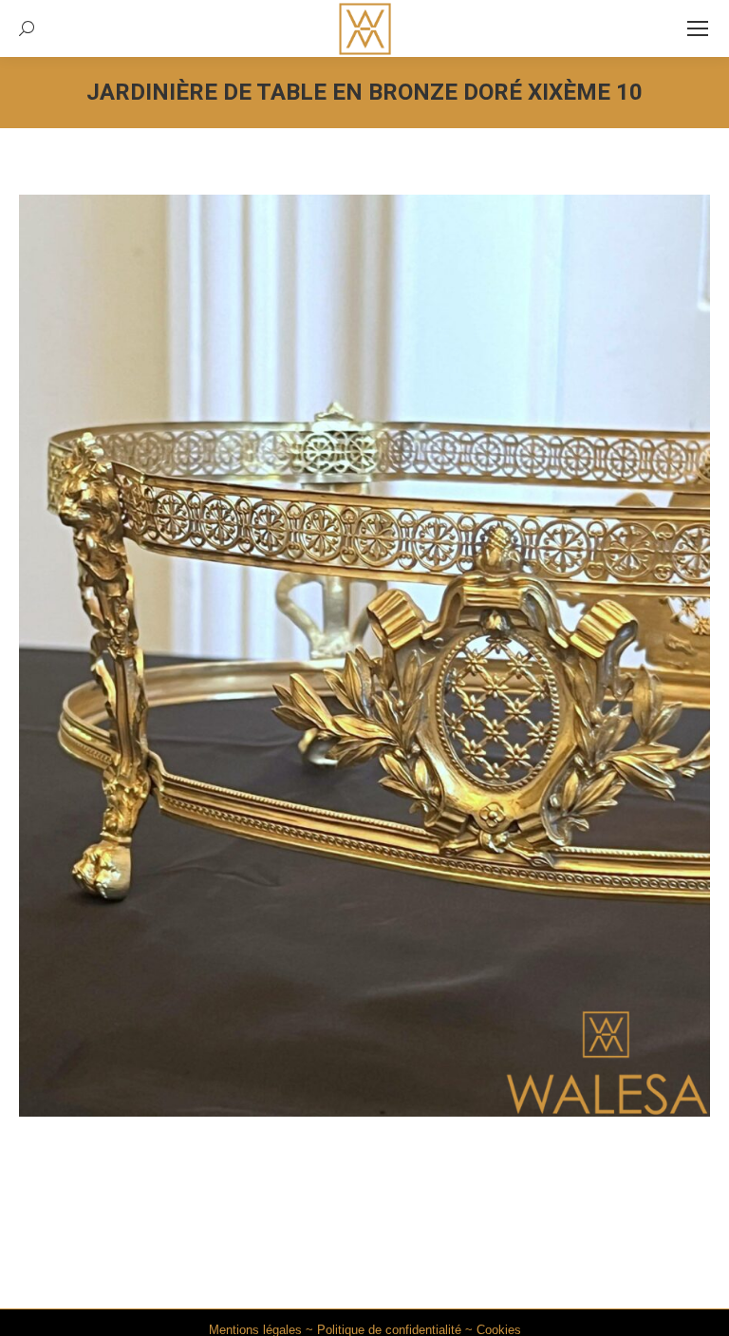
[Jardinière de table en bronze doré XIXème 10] (364, 656)
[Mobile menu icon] (697, 28)
